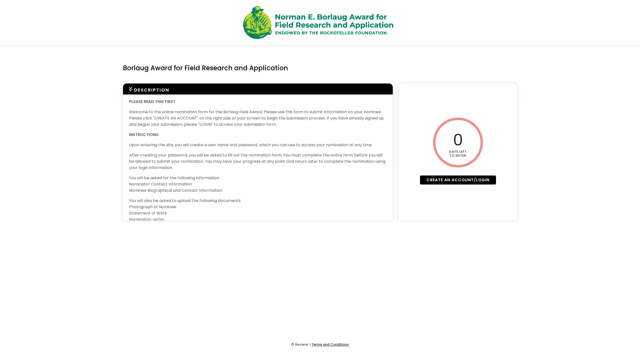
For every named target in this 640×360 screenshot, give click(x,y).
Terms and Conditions (330, 344)
